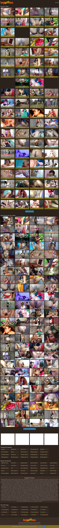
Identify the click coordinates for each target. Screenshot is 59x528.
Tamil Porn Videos (25, 509)
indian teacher (34, 452)
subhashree (42, 470)
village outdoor (5, 454)
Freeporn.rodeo (44, 514)
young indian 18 (34, 449)
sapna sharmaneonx (54, 463)
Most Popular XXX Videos (29, 428)
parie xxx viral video (25, 473)
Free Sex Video (25, 512)
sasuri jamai (32, 473)
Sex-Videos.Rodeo (25, 514)
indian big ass (34, 454)
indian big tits (44, 457)
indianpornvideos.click (25, 507)
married (2, 470)
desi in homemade (45, 454)
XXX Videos (33, 509)
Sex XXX (43, 512)
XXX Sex (4, 507)
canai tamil (52, 468)
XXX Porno (33, 514)
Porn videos (14, 514)
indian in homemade (45, 452)
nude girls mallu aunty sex (34, 463)
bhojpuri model (24, 463)
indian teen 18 (25, 457)
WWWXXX (4, 512)
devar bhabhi (5, 452)
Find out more (39, 526)
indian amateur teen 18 (15, 457)
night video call (33, 468)
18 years (14, 454)
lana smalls (13, 465)
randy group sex (14, 473)
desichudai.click (5, 509)
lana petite (13, 463)
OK (44, 526)
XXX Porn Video (34, 507)
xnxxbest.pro (15, 509)
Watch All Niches (30, 211)
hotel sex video (43, 465)
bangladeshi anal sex (44, 468)
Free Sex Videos (44, 507)
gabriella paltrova (4, 468)
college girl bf (53, 473)
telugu (42, 449)
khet (12, 468)
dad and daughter (5, 473)
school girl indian (33, 470)
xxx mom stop (43, 463)
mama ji (41, 473)
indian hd (14, 449)
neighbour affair (4, 463)
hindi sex (24, 449)
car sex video (33, 465)
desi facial (23, 470)
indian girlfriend (34, 457)
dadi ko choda (53, 470)
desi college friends (25, 468)
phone (3, 449)
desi (13, 452)
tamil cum (3, 465)
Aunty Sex (14, 512)
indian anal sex (25, 454)
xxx (3, 514)
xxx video (43, 509)
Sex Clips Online (34, 512)
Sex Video (14, 507)
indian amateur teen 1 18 (15, 470)
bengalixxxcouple (24, 465)
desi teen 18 (24, 452)
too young (52, 465)
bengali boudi (5, 457)
